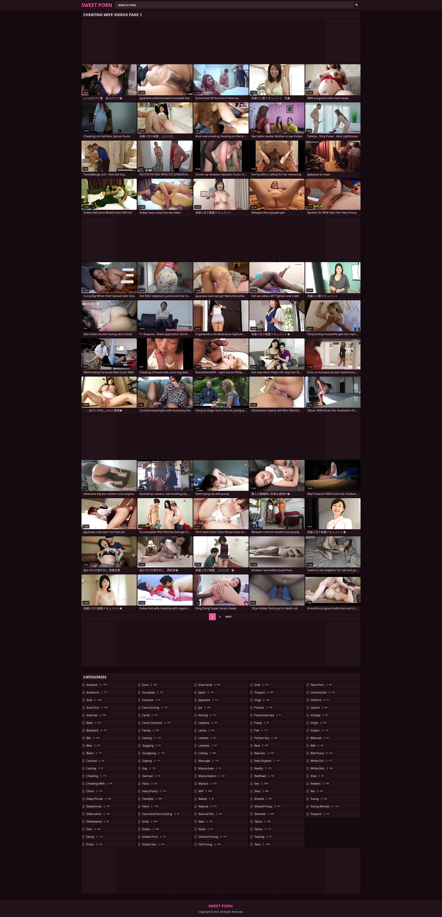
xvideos (319, 783)
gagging (151, 745)
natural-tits (210, 814)
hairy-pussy (154, 791)
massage (208, 761)
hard (150, 806)
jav (204, 707)
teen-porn (321, 685)
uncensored (322, 692)
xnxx (317, 776)
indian (150, 829)
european (153, 692)
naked (206, 799)
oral (261, 685)
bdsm (94, 753)
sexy (261, 791)
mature (207, 783)
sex (261, 783)
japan (206, 692)
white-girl (321, 761)
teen (262, 844)
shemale (264, 814)
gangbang (153, 753)
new (205, 821)
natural (207, 806)
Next (228, 616)
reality (262, 768)
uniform (319, 700)
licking (207, 753)
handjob (152, 799)
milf (205, 791)
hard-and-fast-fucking (160, 814)
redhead (264, 776)
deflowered (97, 821)
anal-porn (97, 707)
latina (206, 730)
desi (93, 829)
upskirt (318, 707)
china (94, 791)
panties (263, 707)
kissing (207, 715)
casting (94, 768)
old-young (209, 844)
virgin (318, 723)
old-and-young (212, 837)
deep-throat (98, 799)
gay (149, 768)
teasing (263, 837)
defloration (98, 814)
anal (94, 700)
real (261, 745)
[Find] (357, 5)
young (318, 799)
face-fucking (155, 707)
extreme (151, 700)
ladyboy (208, 723)
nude (205, 829)
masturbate (209, 768)
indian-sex (153, 844)
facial (150, 715)
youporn (319, 814)
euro (149, 685)
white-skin (321, 768)
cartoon (95, 761)
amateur (96, 685)
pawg (261, 723)
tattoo (262, 829)
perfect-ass (266, 738)
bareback (96, 730)
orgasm (263, 692)
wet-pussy (321, 753)
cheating (96, 776)
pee (261, 730)
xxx (316, 791)
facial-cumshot (156, 723)
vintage (319, 715)
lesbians (207, 745)
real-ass (264, 753)
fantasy (151, 738)
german (151, 776)
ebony (94, 837)
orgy (261, 700)
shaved (263, 799)
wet (317, 745)
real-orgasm (267, 761)
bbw (93, 745)
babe (93, 723)
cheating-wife (99, 783)
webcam (319, 738)
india (149, 821)
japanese (208, 700)
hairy (150, 783)
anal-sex (96, 715)
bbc (93, 738)
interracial (209, 685)
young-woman (324, 806)
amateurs (97, 692)
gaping (151, 761)
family (150, 730)
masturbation (211, 776)
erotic (94, 844)
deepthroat (98, 806)
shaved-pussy (267, 806)
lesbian (207, 738)
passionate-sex (267, 715)
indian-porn (154, 837)
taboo (262, 821)
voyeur (319, 730)
